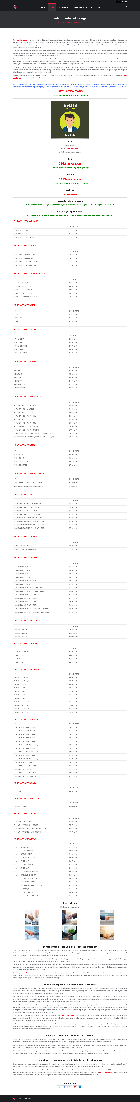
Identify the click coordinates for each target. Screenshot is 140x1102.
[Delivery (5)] (69, 933)
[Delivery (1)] (32, 917)
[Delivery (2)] (69, 917)
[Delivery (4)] (32, 933)
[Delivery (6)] (107, 933)
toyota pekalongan (72, 149)
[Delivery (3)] (107, 917)
